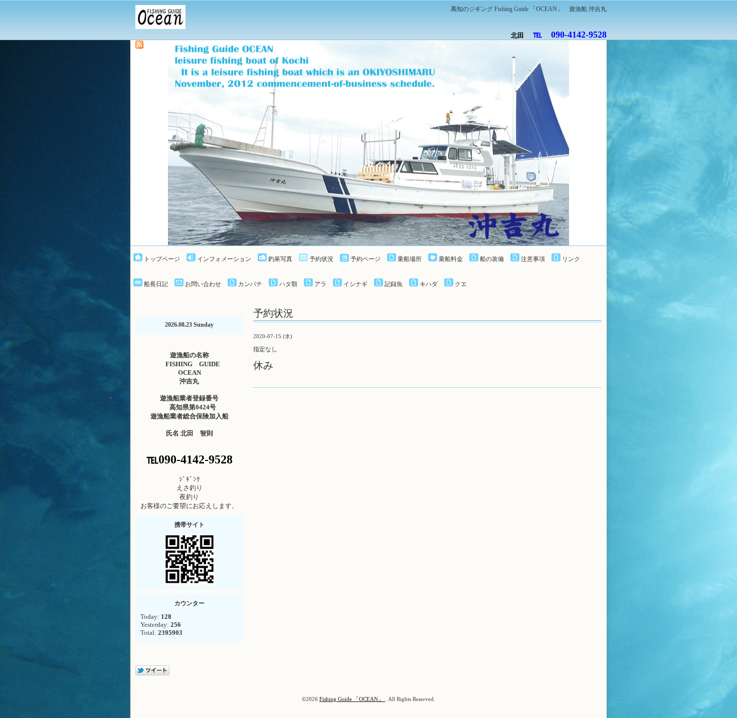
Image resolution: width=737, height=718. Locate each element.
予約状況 (321, 259)
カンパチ (250, 284)
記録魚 (394, 284)
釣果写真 (280, 259)
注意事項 (533, 259)
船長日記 (156, 284)
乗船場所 (410, 259)
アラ (320, 284)
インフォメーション (224, 259)
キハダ (429, 284)
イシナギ (355, 284)
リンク (571, 259)
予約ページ (365, 259)
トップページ (162, 259)
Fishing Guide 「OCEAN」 (352, 699)
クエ (461, 284)
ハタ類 (288, 284)
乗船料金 (451, 259)
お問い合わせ (203, 284)
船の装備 (492, 259)
